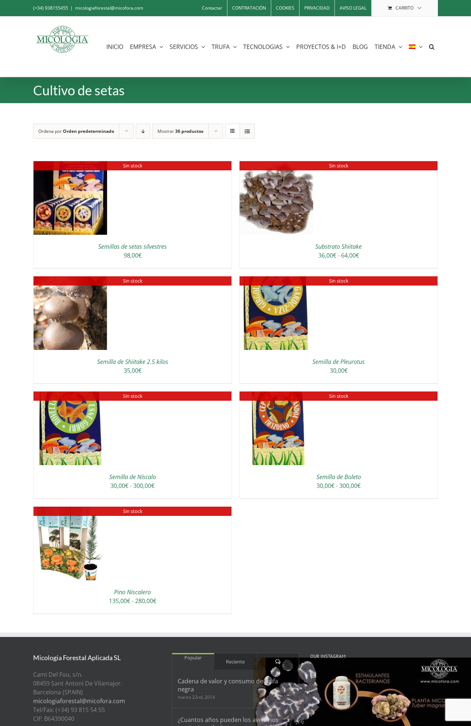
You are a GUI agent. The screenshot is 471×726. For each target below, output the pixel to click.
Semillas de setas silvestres (132, 246)
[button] (432, 47)
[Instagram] (313, 675)
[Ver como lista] (247, 131)
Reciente (235, 661)
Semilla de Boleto (338, 477)
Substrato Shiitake (338, 246)
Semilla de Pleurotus (338, 362)
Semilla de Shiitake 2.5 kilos (132, 362)
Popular (193, 657)
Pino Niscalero (132, 592)
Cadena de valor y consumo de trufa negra (228, 685)
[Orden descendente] (143, 131)
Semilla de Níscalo (132, 477)
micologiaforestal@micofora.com (109, 8)
